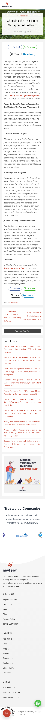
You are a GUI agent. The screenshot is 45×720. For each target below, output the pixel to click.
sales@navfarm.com (11, 692)
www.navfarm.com (10, 697)
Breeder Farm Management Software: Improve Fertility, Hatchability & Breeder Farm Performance (22, 444)
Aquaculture (8, 658)
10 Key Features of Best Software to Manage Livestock (32, 316)
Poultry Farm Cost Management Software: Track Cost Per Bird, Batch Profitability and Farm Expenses (22, 360)
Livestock (7, 673)
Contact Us (7, 605)
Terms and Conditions (12, 624)
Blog (5, 614)
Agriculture (7, 639)
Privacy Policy (9, 619)
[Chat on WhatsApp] (37, 703)
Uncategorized (23, 16)
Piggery (6, 649)
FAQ (5, 609)
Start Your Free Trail (22, 331)
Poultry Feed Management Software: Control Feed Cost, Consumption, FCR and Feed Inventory (22, 349)
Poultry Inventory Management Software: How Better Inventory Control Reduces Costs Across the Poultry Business (22, 433)
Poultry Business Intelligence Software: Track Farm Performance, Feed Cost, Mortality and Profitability (22, 402)
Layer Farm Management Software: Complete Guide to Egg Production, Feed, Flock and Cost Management (22, 372)
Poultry (6, 653)
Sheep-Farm (8, 668)
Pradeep (29, 32)
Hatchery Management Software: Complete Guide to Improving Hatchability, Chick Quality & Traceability (22, 383)
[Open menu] (38, 4)
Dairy (5, 644)
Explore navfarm (10, 600)
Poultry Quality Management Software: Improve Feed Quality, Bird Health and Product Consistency (22, 413)
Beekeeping (8, 663)
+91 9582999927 (10, 688)
